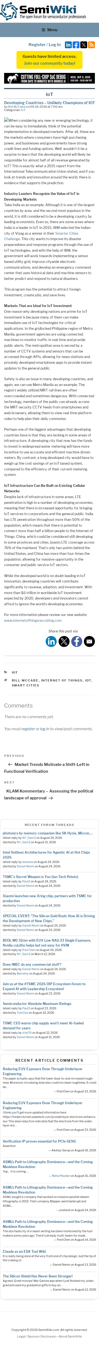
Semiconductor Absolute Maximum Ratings (37, 1004)
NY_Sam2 (29, 838)
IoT (23, 110)
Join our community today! (49, 63)
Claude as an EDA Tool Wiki (24, 1251)
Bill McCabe (16, 107)
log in (44, 728)
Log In (55, 44)
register (28, 728)
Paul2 (26, 881)
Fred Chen (28, 950)
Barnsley (23, 973)
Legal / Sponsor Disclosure (36, 1336)
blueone (27, 862)
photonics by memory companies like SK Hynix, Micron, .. (47, 833)
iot (88, 680)
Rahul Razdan (61, 1176)
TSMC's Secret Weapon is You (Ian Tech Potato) (40, 877)
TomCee (22, 1013)
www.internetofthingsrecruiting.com (33, 620)
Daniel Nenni (25, 866)
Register (37, 44)
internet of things (62, 680)
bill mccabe (25, 680)
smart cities (26, 685)
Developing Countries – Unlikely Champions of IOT (49, 102)
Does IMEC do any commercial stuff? (32, 964)
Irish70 (27, 1033)
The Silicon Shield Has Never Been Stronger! (38, 1276)
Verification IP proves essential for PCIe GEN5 (39, 1141)
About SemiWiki (70, 1336)
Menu (52, 29)
